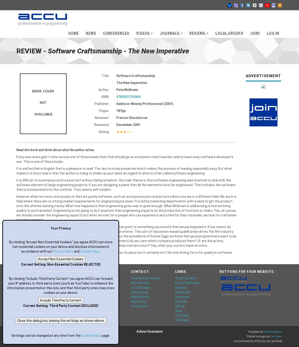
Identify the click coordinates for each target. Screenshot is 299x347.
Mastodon (183, 292)
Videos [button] (143, 33)
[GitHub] (254, 5)
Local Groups (229, 33)
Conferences (116, 33)
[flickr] (261, 5)
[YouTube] (267, 5)
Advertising (139, 292)
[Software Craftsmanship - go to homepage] (42, 17)
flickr (178, 311)
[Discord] (273, 5)
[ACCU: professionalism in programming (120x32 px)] (234, 279)
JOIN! (255, 33)
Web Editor (139, 301)
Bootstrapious (273, 331)
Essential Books (187, 283)
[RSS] (280, 5)
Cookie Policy (90, 251)
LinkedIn (181, 301)
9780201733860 (128, 97)
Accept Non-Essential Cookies (60, 259)
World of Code (185, 278)
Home (73, 33)
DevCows (276, 336)
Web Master (140, 297)
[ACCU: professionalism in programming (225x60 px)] (246, 290)
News (91, 33)
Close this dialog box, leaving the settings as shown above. (61, 321)
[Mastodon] (235, 5)
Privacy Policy (63, 251)
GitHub (180, 306)
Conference (140, 306)
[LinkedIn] (248, 5)
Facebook (182, 297)
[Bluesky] (229, 5)
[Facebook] (242, 5)
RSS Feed (182, 320)
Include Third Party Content (61, 300)
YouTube (182, 315)
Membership (140, 283)
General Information (146, 278)
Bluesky (181, 287)
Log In (273, 33)
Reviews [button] (197, 33)
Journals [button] (170, 33)
